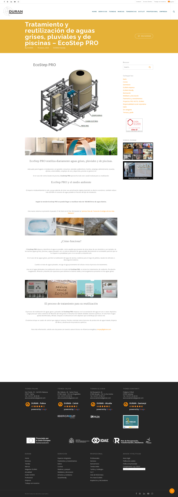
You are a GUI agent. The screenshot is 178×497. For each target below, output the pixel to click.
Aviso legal (126, 458)
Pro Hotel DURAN (96, 478)
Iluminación (127, 93)
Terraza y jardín (128, 112)
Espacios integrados (64, 458)
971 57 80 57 (100, 396)
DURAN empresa (128, 87)
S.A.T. (92, 472)
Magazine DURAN (31, 469)
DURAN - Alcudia (104, 403)
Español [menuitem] (126, 469)
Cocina (125, 82)
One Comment (146, 36)
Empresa (28, 480)
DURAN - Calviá (71, 403)
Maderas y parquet (64, 469)
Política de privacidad (130, 464)
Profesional (29, 478)
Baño (125, 79)
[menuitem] (171, 1)
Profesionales (94, 458)
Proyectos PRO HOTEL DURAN (133, 101)
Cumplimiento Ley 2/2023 (131, 466)
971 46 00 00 (35, 396)
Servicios (28, 461)
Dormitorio (126, 85)
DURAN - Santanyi (137, 403)
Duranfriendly (62, 478)
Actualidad (28, 472)
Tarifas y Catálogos (96, 469)
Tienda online (94, 466)
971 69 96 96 (67, 396)
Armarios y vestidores (65, 475)
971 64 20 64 (133, 396)
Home (27, 458)
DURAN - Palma (38, 403)
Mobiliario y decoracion (65, 472)
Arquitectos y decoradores (99, 480)
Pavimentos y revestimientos (132, 99)
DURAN (30, 48)
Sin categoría (127, 110)
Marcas (27, 466)
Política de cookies (129, 461)
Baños (60, 464)
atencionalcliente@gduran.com (35, 398)
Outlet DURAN (30, 475)
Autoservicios (94, 464)
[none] (134, 469)
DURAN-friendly (59, 48)
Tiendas (27, 464)
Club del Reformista (96, 475)
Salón (125, 107)
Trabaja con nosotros (32, 483)
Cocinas (60, 466)
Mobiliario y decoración (131, 96)
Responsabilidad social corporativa (134, 104)
